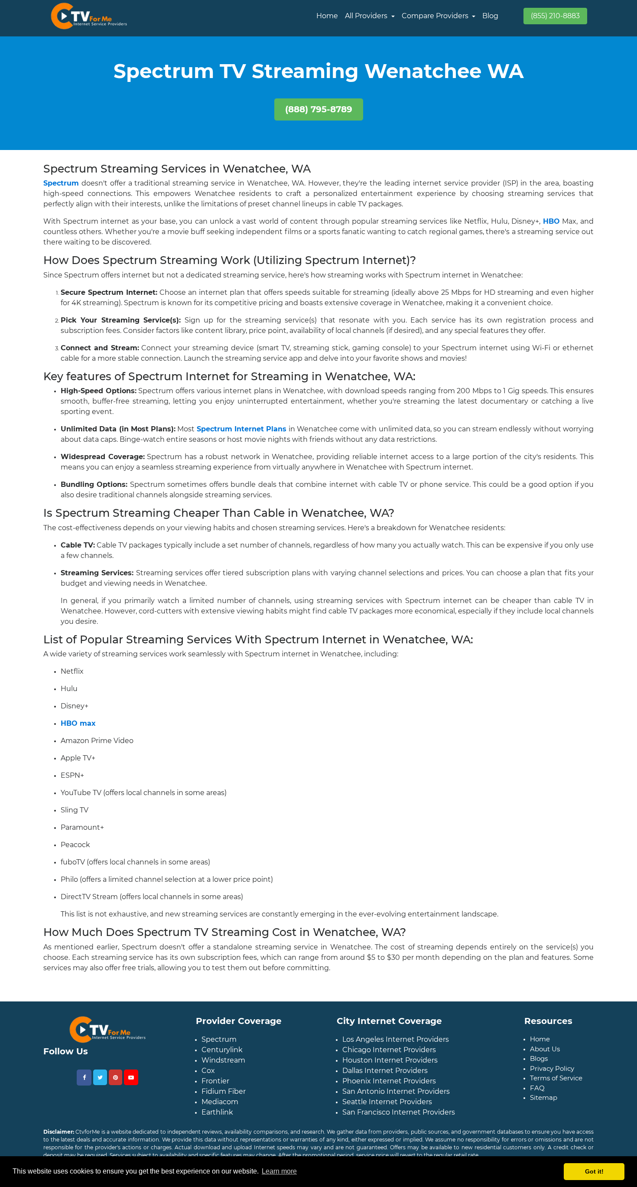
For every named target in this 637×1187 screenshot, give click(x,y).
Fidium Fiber (224, 1098)
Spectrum (219, 1046)
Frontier (215, 1088)
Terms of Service (556, 1085)
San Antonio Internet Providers (396, 1098)
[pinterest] (115, 1084)
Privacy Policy (552, 1075)
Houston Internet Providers (390, 1067)
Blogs (539, 1065)
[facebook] (84, 1084)
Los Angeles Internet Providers (395, 1046)
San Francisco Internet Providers (398, 1119)
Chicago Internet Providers (389, 1057)
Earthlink (217, 1119)
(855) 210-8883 (555, 16)
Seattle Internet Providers (387, 1109)
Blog (490, 16)
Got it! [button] (594, 1171)
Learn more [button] (279, 1171)
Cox (208, 1077)
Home (327, 16)
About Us (545, 1056)
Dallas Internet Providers (385, 1077)
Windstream (223, 1067)
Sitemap (543, 1104)
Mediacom (220, 1109)
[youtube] (131, 1084)
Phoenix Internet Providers (389, 1088)
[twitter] (100, 1084)
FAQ (537, 1095)
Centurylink (222, 1057)
